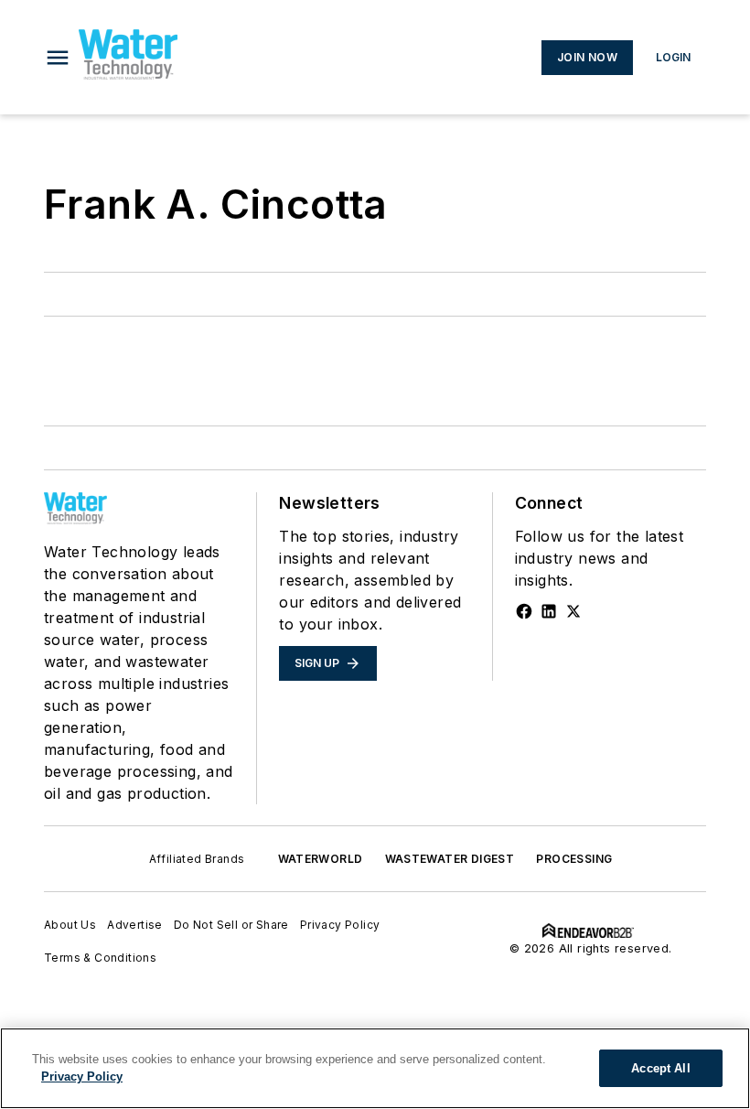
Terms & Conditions (100, 957)
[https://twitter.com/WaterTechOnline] (573, 611)
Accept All (660, 1068)
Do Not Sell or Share (231, 924)
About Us (70, 924)
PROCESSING (574, 859)
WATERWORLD (320, 859)
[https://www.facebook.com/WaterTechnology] (524, 611)
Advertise (135, 924)
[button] (57, 57)
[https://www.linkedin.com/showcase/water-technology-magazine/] (549, 611)
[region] (375, 1068)
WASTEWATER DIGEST (450, 859)
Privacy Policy (340, 924)
